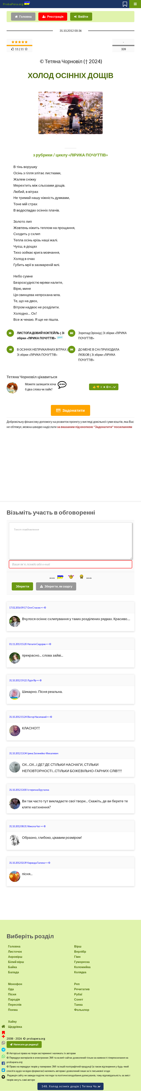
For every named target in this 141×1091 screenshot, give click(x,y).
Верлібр (80, 951)
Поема (13, 1009)
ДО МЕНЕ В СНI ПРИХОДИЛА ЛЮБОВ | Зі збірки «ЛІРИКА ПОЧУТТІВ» (98, 354)
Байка (12, 967)
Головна (25, 16)
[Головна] (3, 1026)
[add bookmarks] (3, 1034)
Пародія (14, 999)
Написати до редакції (26, 1044)
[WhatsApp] (3, 1056)
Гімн (77, 956)
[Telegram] (3, 1049)
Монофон (15, 984)
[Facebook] (3, 1063)
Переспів (14, 1004)
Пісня (12, 994)
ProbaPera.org (13, 4)
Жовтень (20, 228)
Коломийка (82, 967)
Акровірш (15, 956)
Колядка (80, 972)
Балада (13, 972)
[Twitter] (3, 1070)
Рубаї (78, 994)
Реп (77, 984)
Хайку (12, 1021)
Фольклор (81, 1009)
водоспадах (26, 210)
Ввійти (83, 16)
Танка (78, 1004)
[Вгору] (3, 1076)
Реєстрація (55, 16)
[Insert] (60, 577)
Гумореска (82, 962)
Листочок (15, 951)
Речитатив (82, 989)
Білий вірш (16, 962)
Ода (11, 989)
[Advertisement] (70, 463)
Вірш (77, 946)
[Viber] (3, 1042)
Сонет (78, 999)
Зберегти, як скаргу (58, 586)
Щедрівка (15, 1026)
